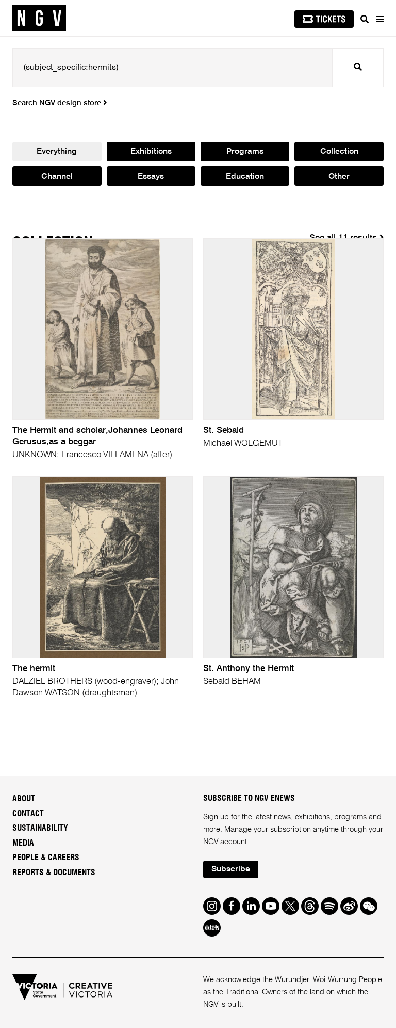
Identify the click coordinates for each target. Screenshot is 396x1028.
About (23, 799)
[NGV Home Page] (39, 18)
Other (339, 177)
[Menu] (379, 19)
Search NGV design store (57, 103)
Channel (57, 177)
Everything (57, 152)
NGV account (225, 842)
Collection (339, 152)
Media (23, 843)
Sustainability (40, 828)
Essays (151, 177)
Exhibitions (151, 152)
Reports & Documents (53, 872)
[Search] (364, 19)
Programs (244, 152)
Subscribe (230, 869)
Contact (28, 813)
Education (245, 177)
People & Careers (45, 857)
